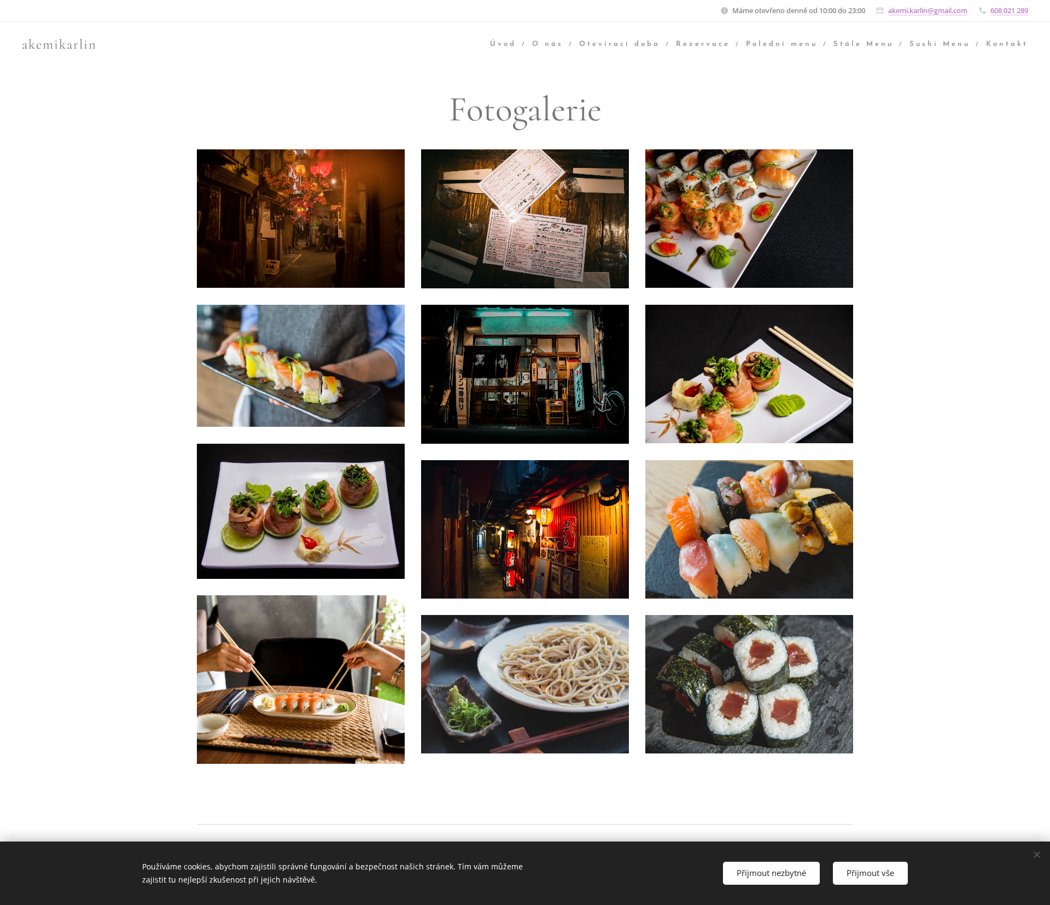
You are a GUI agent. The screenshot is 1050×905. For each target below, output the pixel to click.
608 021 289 (1009, 10)
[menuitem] (507, 45)
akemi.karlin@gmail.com (927, 10)
